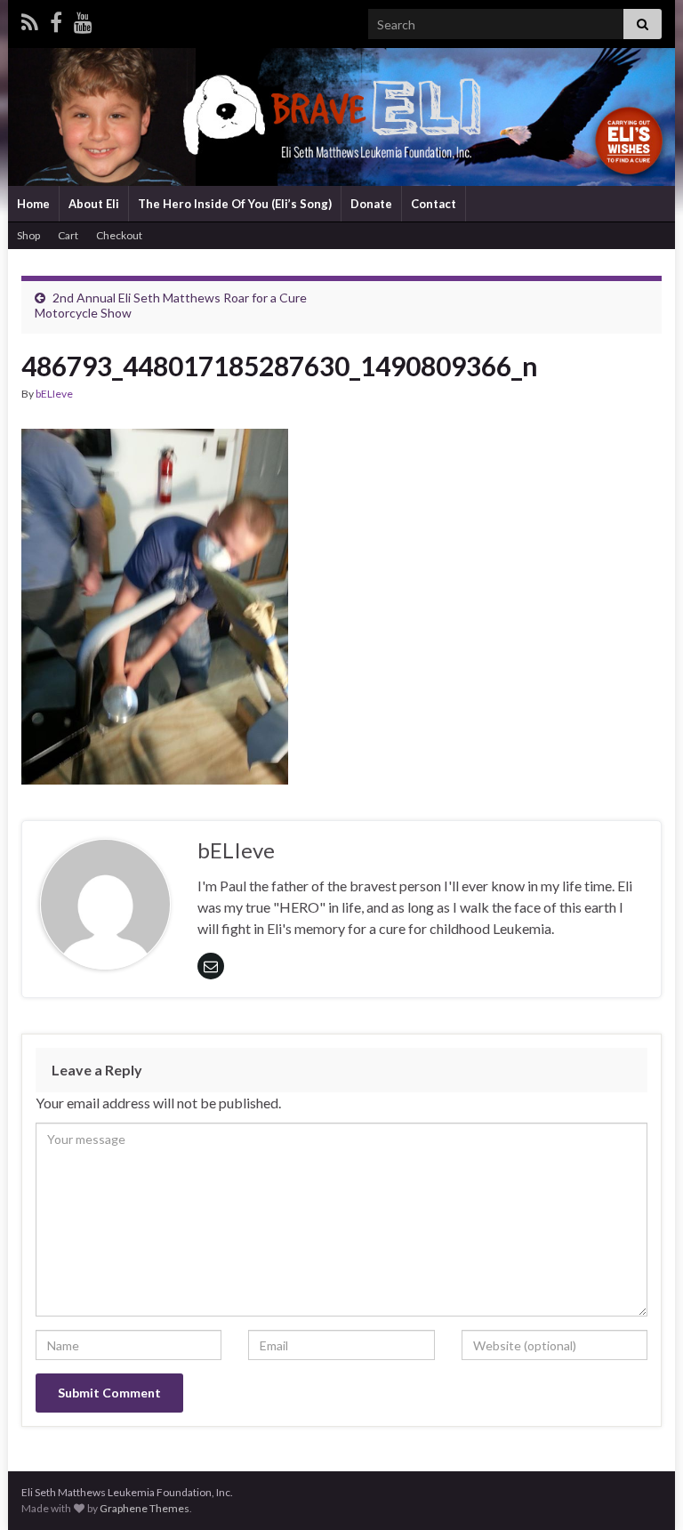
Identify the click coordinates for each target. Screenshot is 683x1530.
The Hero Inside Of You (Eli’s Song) (235, 204)
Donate (371, 204)
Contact (433, 204)
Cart (68, 235)
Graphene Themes (144, 1508)
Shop (28, 235)
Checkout (119, 235)
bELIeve (54, 393)
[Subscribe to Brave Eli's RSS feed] (29, 19)
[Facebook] (56, 19)
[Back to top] (643, 1490)
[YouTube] (83, 19)
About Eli (93, 204)
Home (33, 204)
